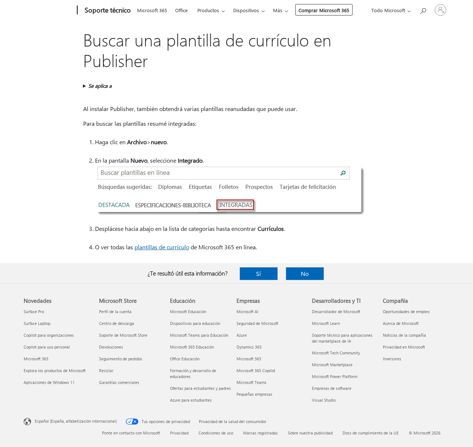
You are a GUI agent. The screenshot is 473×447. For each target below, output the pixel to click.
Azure (241, 335)
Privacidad (179, 433)
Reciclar (106, 370)
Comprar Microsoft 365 (324, 10)
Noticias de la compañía (404, 335)
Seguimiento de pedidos (120, 358)
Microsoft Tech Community (336, 353)
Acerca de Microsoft (401, 323)
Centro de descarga (116, 323)
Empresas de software (331, 388)
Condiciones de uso (215, 433)
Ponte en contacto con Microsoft (131, 433)
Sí (258, 273)
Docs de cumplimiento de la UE (371, 433)
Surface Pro (34, 311)
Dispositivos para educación (195, 323)
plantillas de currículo (162, 247)
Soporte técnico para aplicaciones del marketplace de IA (342, 338)
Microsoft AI (247, 311)
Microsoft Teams (251, 382)
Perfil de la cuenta (115, 311)
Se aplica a (100, 85)
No (305, 273)
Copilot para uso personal (47, 347)
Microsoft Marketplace (332, 364)
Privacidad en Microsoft (404, 347)
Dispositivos (246, 10)
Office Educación (185, 358)
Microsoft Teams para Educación (199, 335)
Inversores (392, 358)
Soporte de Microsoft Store (123, 335)
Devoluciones (111, 347)
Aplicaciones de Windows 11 (49, 382)
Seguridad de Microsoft (257, 323)
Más (277, 10)
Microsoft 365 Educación (192, 347)
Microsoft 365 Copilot (255, 370)
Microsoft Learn (326, 323)
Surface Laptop (37, 323)
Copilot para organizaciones (49, 335)
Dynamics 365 (249, 347)
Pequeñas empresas (254, 394)
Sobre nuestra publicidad (310, 433)
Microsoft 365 (152, 10)
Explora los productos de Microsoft (55, 370)
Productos (208, 10)
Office (181, 10)
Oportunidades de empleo (406, 311)
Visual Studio (324, 400)
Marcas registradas (260, 433)
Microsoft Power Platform (334, 376)
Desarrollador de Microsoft (336, 311)
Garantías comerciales (119, 382)
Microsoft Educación (188, 311)
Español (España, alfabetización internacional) (76, 421)
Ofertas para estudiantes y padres (200, 388)
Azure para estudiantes (191, 400)
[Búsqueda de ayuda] (422, 9)
